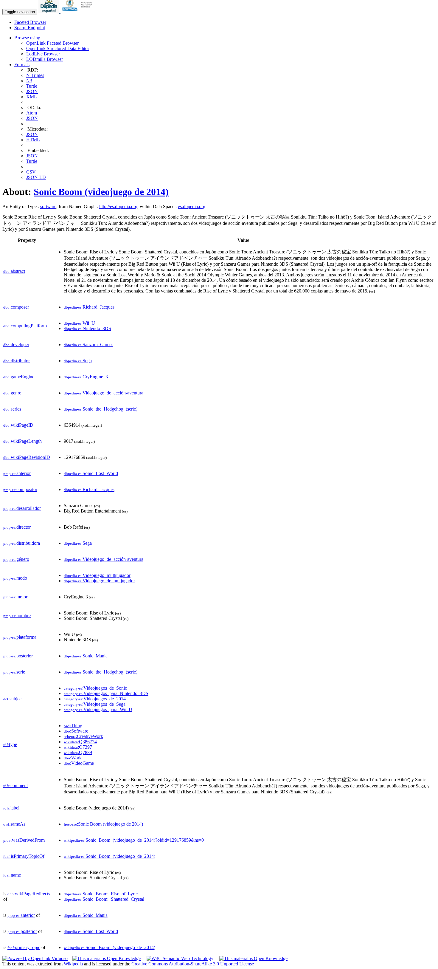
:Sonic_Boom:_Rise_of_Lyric (101, 893)
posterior (18, 655)
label (11, 807)
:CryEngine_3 (86, 376)
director (17, 527)
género (16, 559)
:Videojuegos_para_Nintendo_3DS (106, 693)
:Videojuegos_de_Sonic (95, 688)
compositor (20, 489)
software (48, 206)
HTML (33, 139)
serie (14, 671)
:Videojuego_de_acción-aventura (103, 392)
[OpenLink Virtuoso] (35, 958)
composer (16, 306)
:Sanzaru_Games (88, 344)
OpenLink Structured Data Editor (57, 48)
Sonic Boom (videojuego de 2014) (101, 191)
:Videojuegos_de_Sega (94, 704)
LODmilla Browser (44, 59)
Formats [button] (21, 64)
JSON (32, 91)
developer (16, 344)
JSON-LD (36, 177)
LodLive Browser (43, 53)
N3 (29, 80)
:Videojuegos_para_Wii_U (98, 709)
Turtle (31, 86)
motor (15, 596)
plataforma (19, 637)
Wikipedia (73, 963)
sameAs (14, 823)
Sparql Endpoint (29, 27)
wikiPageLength (22, 441)
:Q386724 (80, 741)
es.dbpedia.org (191, 206)
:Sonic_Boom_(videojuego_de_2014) (109, 856)
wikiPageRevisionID (26, 457)
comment (15, 785)
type (10, 744)
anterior (17, 473)
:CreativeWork (83, 736)
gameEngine (18, 376)
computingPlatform (25, 325)
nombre (17, 615)
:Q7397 (78, 747)
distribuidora (21, 543)
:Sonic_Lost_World (91, 473)
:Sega (78, 360)
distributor (16, 360)
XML (31, 96)
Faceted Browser (30, 22)
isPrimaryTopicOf (23, 856)
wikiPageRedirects (28, 893)
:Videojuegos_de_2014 (95, 698)
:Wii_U (79, 323)
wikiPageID (18, 425)
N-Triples (35, 75)
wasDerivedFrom (24, 840)
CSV (31, 171)
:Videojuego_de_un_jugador (99, 580)
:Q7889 (78, 752)
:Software (76, 730)
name (12, 874)
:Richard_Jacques (89, 306)
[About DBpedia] (49, 11)
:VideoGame (79, 763)
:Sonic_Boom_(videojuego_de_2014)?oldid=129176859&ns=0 (134, 840)
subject (13, 698)
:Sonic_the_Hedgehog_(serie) (100, 408)
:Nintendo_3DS (87, 328)
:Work (73, 757)
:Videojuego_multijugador (97, 575)
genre (12, 392)
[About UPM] (78, 11)
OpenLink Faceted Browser (52, 43)
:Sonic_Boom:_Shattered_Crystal (104, 899)
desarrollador (22, 508)
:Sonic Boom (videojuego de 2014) (103, 823)
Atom (31, 112)
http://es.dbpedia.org (118, 206)
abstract (14, 271)
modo (15, 578)
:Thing (73, 725)
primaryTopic (23, 947)
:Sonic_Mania (86, 655)
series (12, 408)
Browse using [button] (27, 37)
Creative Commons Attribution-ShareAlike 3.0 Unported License (192, 963)
